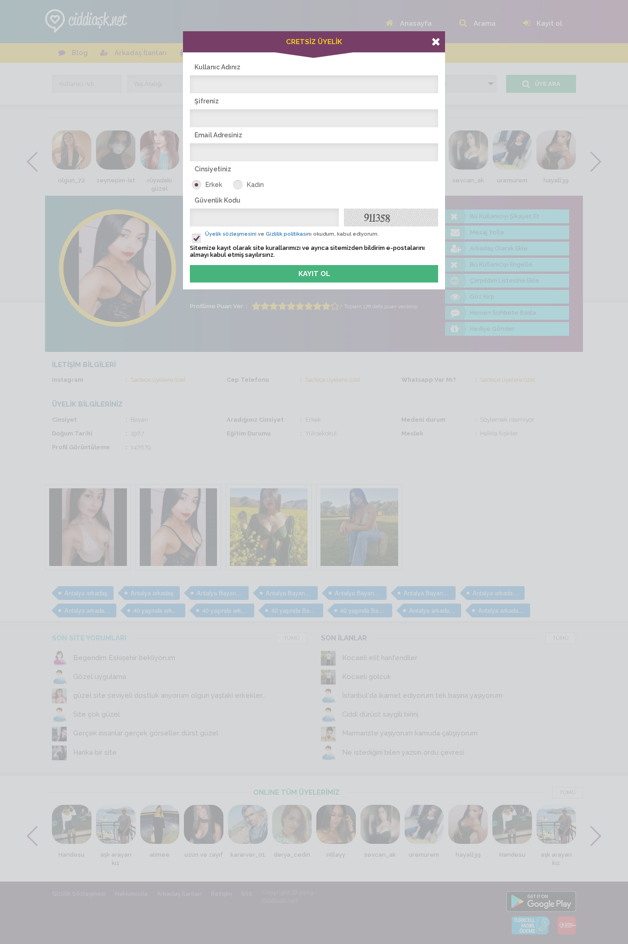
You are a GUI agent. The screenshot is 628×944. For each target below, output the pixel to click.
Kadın (255, 184)
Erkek (214, 184)
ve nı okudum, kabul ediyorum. (292, 234)
